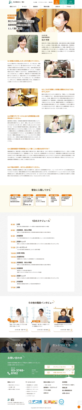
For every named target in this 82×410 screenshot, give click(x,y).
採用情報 (56, 3)
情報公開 (64, 387)
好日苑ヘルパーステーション (32, 389)
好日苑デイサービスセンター (32, 387)
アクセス (69, 6)
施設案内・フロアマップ (50, 387)
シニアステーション (31, 395)
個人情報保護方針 (67, 390)
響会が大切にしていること (14, 385)
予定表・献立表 (48, 385)
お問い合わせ (70, 3)
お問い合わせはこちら (59, 372)
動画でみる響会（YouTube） (14, 389)
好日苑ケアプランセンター (32, 391)
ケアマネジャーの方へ (68, 385)
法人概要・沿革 (12, 387)
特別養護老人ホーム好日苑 (32, 385)
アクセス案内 (47, 390)
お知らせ (46, 393)
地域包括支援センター (31, 393)
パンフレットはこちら (63, 3)
